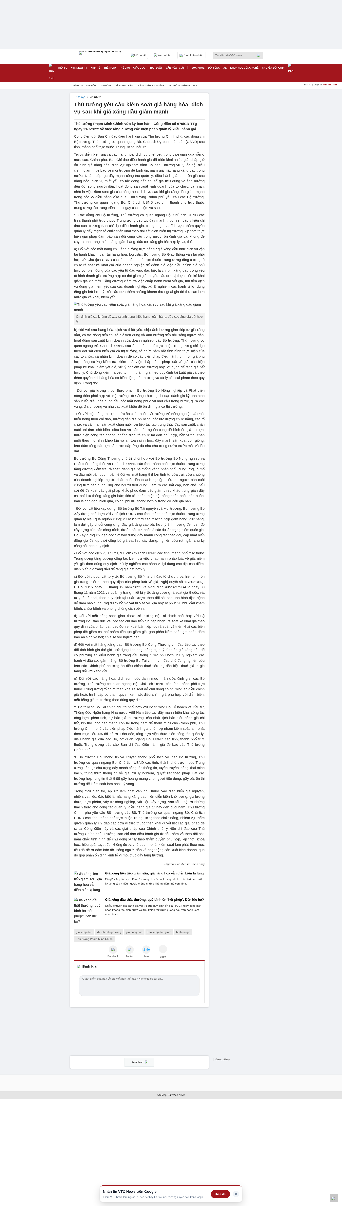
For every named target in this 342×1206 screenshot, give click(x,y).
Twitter (129, 956)
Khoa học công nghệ (244, 67)
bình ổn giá (183, 932)
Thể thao (110, 67)
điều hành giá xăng (109, 932)
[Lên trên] (334, 1198)
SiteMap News (176, 1095)
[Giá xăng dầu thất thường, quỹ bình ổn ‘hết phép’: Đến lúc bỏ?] (88, 911)
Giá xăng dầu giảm (159, 932)
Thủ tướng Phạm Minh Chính (94, 938)
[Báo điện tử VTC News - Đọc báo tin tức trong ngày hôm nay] (101, 56)
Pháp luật (155, 67)
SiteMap (161, 1095)
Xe (225, 67)
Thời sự (62, 67)
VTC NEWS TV (79, 67)
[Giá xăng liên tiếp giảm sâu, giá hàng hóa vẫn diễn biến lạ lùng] (88, 882)
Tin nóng (106, 85)
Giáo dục (139, 67)
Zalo (146, 956)
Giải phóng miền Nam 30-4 (182, 85)
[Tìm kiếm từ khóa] (260, 55)
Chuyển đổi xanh (273, 67)
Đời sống (214, 67)
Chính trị (77, 85)
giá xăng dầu (84, 932)
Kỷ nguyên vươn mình (151, 85)
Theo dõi (220, 1194)
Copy (163, 957)
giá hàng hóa (134, 932)
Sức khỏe (198, 67)
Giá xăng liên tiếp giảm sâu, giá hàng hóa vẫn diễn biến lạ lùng (154, 873)
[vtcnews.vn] (113, 949)
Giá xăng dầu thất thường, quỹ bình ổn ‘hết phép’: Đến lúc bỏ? (154, 900)
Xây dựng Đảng (125, 85)
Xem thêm (137, 1062)
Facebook (113, 956)
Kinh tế (95, 67)
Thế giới (124, 67)
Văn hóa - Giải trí (177, 67)
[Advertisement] (242, 152)
